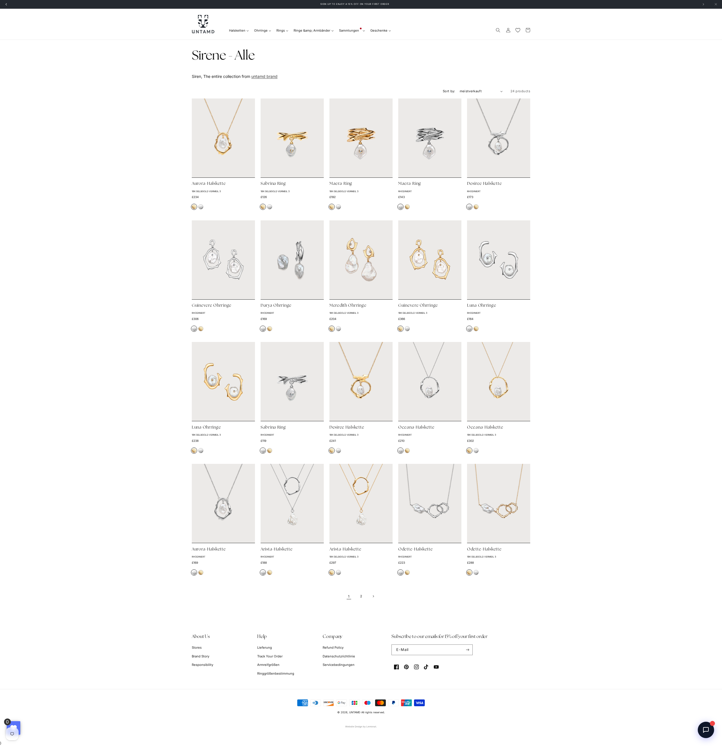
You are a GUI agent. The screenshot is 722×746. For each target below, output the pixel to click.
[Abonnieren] (467, 649)
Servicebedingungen (339, 665)
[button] (498, 30)
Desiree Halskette (484, 184)
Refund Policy (333, 648)
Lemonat (371, 726)
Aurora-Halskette (209, 184)
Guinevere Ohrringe (212, 306)
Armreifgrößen (268, 665)
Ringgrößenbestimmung (275, 673)
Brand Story (200, 656)
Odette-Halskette (415, 549)
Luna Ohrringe (481, 306)
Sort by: (449, 91)
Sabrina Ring (273, 184)
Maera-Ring (340, 184)
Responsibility (202, 665)
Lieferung (264, 648)
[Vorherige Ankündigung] (6, 4)
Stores (197, 648)
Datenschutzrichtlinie (339, 656)
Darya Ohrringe (276, 306)
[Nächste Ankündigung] (703, 4)
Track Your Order (270, 656)
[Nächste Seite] (373, 596)
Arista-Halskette (277, 549)
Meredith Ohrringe (347, 306)
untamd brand (264, 76)
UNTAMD (354, 712)
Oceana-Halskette (416, 427)
